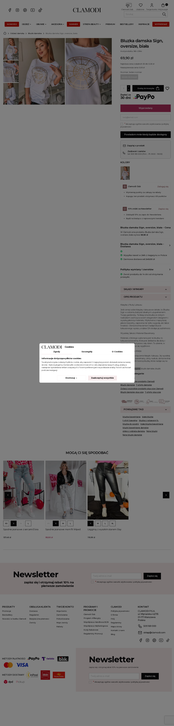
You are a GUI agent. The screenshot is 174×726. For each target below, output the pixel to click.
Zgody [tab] (56, 351)
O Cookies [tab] (117, 351)
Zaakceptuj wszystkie (102, 378)
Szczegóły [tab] (87, 351)
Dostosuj (70, 378)
